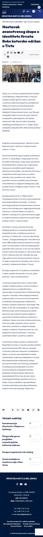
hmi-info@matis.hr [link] (24, 514)
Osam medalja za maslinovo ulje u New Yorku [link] (12, 462)
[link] (39, 7)
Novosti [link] (5, 62)
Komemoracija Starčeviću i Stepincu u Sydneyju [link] (13, 426)
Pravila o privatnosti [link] (9, 4)
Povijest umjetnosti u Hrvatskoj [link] (17, 452)
